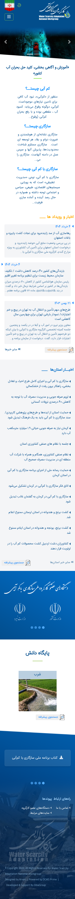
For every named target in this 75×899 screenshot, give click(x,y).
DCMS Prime (50, 879)
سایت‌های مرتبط (39, 813)
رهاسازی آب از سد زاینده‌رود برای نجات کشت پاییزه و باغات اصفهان (38, 235)
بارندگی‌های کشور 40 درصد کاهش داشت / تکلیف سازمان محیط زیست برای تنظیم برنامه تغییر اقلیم (34, 273)
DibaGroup (40, 885)
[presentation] (69, 692)
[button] (5, 42)
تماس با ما (62, 808)
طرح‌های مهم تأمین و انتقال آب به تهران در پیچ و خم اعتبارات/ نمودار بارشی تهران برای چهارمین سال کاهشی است (38, 314)
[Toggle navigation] (9, 17)
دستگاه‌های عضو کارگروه (35, 808)
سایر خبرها (11, 349)
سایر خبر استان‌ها (60, 562)
